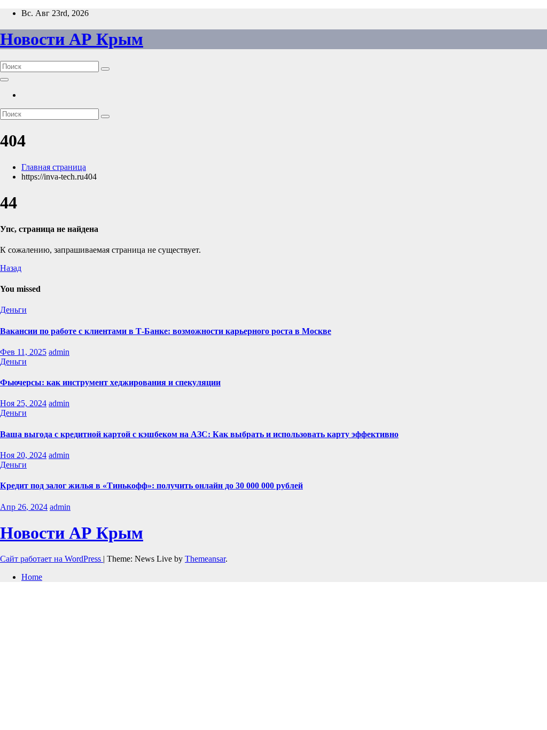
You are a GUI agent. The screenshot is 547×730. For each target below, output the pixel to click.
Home (31, 576)
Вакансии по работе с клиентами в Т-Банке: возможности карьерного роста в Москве (165, 331)
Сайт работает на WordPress (51, 558)
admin (59, 351)
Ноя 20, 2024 (23, 455)
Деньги (13, 309)
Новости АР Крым (71, 39)
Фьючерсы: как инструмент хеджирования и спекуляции (110, 382)
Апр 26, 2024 (24, 506)
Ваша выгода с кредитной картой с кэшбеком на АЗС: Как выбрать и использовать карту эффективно (199, 434)
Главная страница (53, 167)
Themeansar (205, 558)
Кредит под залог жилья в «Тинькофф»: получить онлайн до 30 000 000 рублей (151, 485)
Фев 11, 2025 (23, 351)
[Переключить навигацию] (4, 79)
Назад (10, 268)
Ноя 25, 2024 (23, 403)
